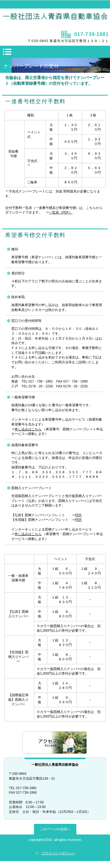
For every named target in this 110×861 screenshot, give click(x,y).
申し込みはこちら (28, 429)
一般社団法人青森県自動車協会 (55, 19)
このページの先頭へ (55, 829)
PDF (78, 515)
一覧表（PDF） (60, 212)
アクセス (55, 743)
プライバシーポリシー (58, 853)
